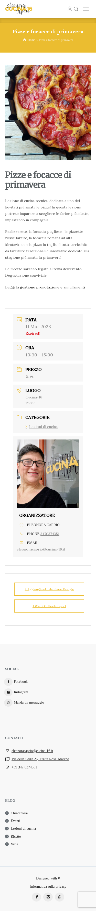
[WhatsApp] (59, 897)
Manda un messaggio (29, 702)
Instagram (21, 692)
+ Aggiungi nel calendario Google (49, 589)
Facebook (21, 682)
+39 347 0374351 (24, 767)
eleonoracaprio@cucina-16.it (41, 549)
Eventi (15, 821)
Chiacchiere (19, 813)
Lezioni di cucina (43, 426)
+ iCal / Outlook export (49, 606)
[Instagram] (48, 897)
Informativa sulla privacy (48, 886)
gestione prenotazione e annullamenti (52, 287)
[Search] (76, 9)
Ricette (16, 836)
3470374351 (49, 534)
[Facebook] (36, 897)
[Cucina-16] (19, 9)
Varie (14, 844)
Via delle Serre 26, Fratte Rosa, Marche (40, 759)
